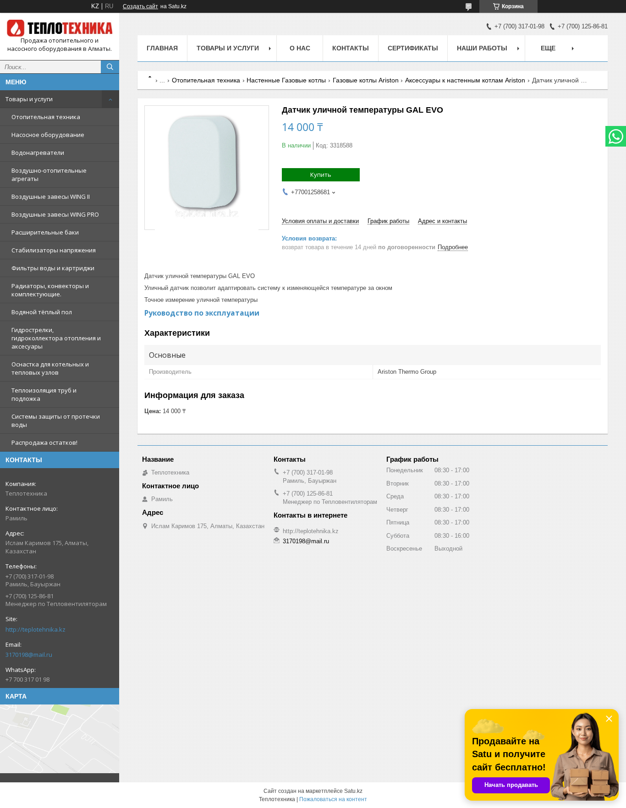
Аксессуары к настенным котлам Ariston (465, 80)
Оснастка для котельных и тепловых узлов (50, 368)
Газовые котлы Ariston (366, 80)
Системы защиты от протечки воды (55, 420)
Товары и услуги (29, 99)
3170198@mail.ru (28, 654)
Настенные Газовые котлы (286, 80)
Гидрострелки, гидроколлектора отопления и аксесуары (56, 338)
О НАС (300, 48)
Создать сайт (140, 6)
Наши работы (482, 48)
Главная (162, 48)
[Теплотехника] (59, 28)
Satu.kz (353, 791)
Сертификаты (413, 48)
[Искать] (110, 67)
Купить (320, 174)
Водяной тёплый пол (41, 312)
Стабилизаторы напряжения (53, 250)
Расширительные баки (45, 232)
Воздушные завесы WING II (50, 196)
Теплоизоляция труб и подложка (44, 394)
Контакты (350, 48)
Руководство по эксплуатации (201, 313)
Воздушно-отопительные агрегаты (49, 174)
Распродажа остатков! (44, 442)
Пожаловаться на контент (333, 799)
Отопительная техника (45, 117)
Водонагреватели (37, 152)
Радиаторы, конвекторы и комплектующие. (50, 290)
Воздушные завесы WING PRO (55, 214)
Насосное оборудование (47, 135)
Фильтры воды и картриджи (52, 268)
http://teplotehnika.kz (35, 629)
